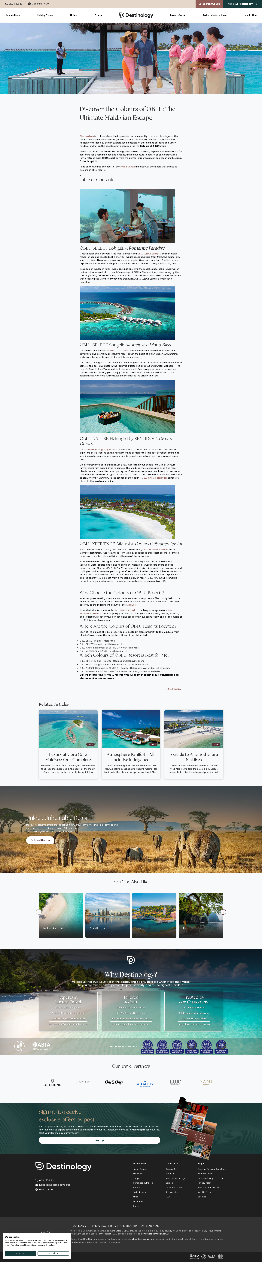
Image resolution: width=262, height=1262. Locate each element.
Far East (137, 1187)
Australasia (138, 1201)
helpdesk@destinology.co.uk (54, 1184)
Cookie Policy (204, 1192)
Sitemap (202, 1196)
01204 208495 (46, 1180)
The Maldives (87, 136)
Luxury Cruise (178, 15)
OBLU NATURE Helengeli (154, 477)
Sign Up (99, 1140)
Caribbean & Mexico (143, 1183)
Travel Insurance (174, 1187)
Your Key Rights (205, 1173)
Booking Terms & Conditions (212, 1169)
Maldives (131, 604)
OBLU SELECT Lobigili (148, 253)
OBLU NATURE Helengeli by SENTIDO (99, 449)
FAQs (168, 1196)
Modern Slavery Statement (211, 1178)
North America (140, 1192)
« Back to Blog (174, 689)
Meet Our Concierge (175, 1178)
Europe (136, 1178)
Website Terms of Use (208, 1187)
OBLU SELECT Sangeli (118, 350)
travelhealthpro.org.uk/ (139, 1239)
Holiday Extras (172, 1192)
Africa (136, 1196)
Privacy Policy (204, 1183)
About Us (170, 1173)
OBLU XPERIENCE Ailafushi (156, 549)
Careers (169, 1183)
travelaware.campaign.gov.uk (155, 1233)
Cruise (136, 1206)
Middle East (138, 1173)
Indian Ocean (127, 166)
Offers (98, 15)
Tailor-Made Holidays (215, 15)
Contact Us (171, 1169)
